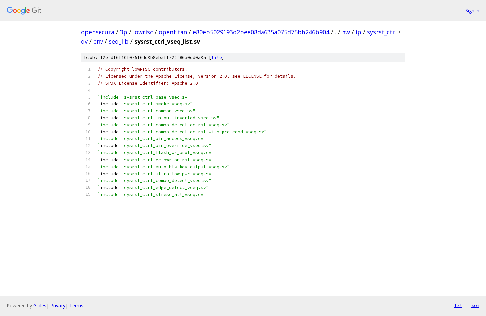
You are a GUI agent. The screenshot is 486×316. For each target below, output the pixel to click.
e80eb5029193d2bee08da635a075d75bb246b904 (261, 32)
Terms (76, 305)
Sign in (472, 10)
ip (358, 32)
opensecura (97, 32)
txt (458, 305)
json (474, 305)
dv (84, 41)
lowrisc (143, 32)
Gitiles (39, 305)
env (98, 41)
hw (346, 32)
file (216, 57)
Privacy (57, 305)
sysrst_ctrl (382, 32)
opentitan (173, 32)
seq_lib (119, 41)
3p (123, 32)
